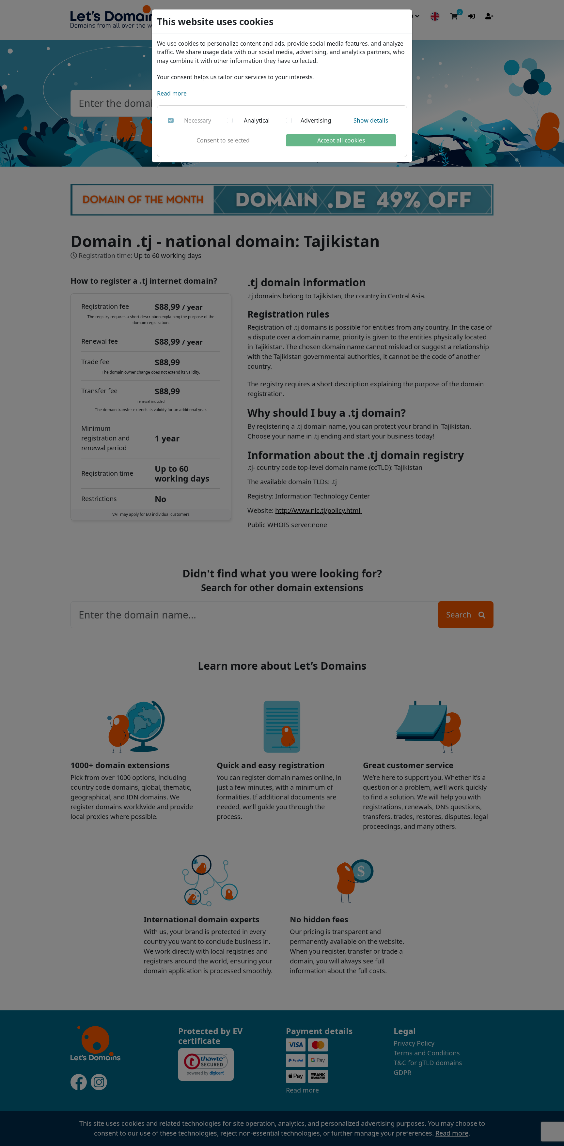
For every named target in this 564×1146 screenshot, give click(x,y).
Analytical (257, 120)
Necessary (197, 120)
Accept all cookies (341, 140)
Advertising (316, 120)
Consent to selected (223, 140)
